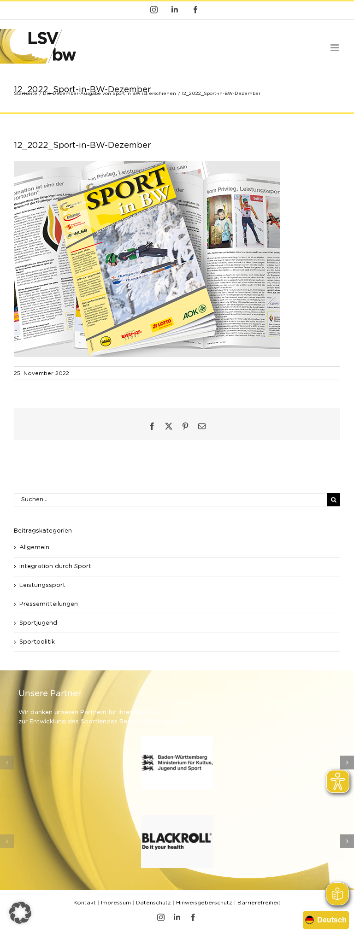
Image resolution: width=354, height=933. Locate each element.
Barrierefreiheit (259, 902)
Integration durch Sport (55, 566)
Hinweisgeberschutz (204, 902)
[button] (7, 762)
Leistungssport (42, 585)
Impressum (116, 902)
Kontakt (84, 902)
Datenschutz (153, 902)
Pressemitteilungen (48, 604)
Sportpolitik (37, 642)
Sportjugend (38, 623)
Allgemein (34, 548)
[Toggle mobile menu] (335, 48)
